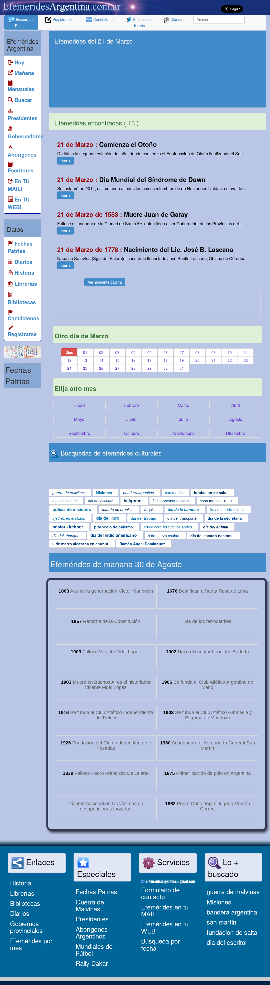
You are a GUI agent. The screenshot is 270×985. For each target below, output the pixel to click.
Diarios (176, 19)
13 (85, 360)
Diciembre (235, 433)
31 (182, 368)
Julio (183, 419)
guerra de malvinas (233, 891)
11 (246, 352)
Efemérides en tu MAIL (165, 910)
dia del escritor (227, 942)
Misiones (219, 901)
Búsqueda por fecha (160, 944)
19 (182, 360)
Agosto (235, 419)
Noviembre (183, 433)
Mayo (79, 419)
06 (165, 352)
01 (85, 352)
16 (133, 360)
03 (117, 352)
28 (133, 368)
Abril (235, 405)
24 (69, 368)
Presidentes (92, 918)
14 (101, 360)
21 (213, 360)
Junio (131, 419)
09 (213, 352)
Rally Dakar (92, 963)
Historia (20, 882)
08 (197, 352)
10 (230, 352)
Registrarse (61, 19)
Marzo (183, 405)
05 (149, 352)
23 (246, 360)
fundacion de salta (232, 932)
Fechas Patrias (96, 891)
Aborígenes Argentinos (92, 932)
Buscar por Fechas (24, 22)
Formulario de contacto (160, 893)
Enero (79, 405)
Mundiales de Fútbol (94, 949)
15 (117, 360)
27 (117, 368)
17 (149, 360)
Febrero (131, 405)
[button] (65, 161)
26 (101, 368)
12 (69, 360)
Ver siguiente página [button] (105, 282)
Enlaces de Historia (142, 22)
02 (101, 352)
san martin (221, 921)
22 (230, 360)
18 (165, 360)
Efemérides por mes (31, 944)
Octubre (131, 433)
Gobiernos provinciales (26, 927)
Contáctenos (103, 19)
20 (197, 360)
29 (149, 368)
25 (85, 368)
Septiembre (79, 433)
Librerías (22, 893)
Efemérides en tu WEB (165, 927)
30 (165, 368)
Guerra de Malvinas (90, 905)
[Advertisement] (215, 69)
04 (133, 352)
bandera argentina (232, 911)
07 (182, 352)
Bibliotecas (25, 903)
